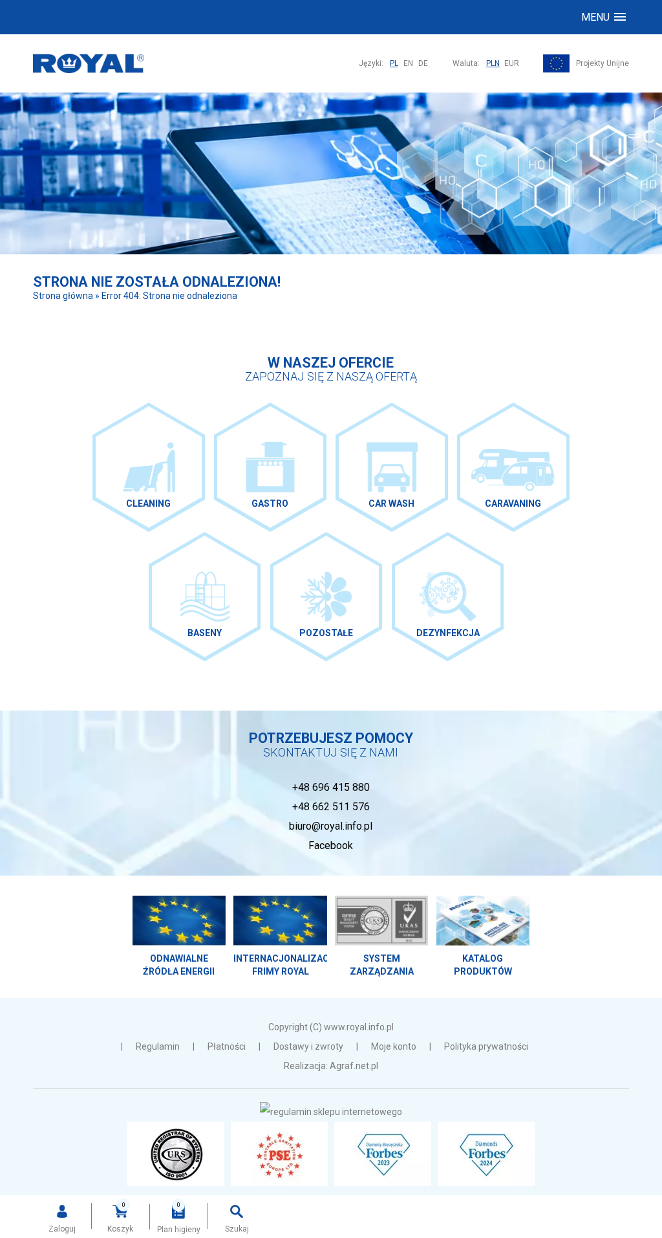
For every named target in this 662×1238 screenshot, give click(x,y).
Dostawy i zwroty (308, 1046)
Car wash (391, 467)
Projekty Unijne (602, 63)
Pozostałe (326, 596)
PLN (493, 63)
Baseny (205, 596)
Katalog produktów (482, 937)
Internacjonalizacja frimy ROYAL (279, 937)
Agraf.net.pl (354, 1066)
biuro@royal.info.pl (330, 826)
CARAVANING (513, 467)
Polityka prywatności (486, 1046)
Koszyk (120, 1228)
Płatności (227, 1046)
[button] (603, 17)
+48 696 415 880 (331, 787)
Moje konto (393, 1046)
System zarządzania (381, 937)
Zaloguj (62, 1228)
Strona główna (63, 296)
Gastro (270, 467)
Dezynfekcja (448, 596)
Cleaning (148, 467)
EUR (511, 63)
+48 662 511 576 (331, 807)
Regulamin (158, 1046)
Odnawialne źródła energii (179, 937)
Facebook (330, 845)
